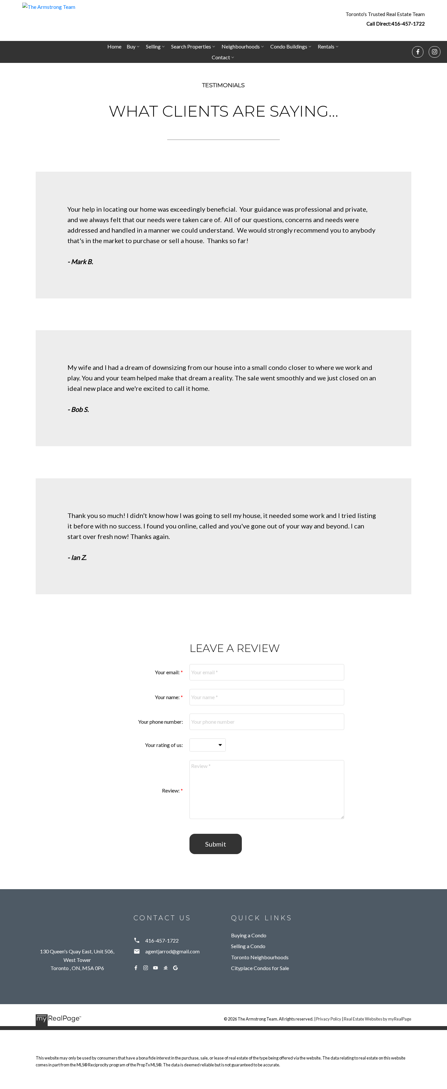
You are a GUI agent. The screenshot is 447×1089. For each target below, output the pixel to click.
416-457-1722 (408, 24)
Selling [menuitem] (153, 46)
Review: (171, 790)
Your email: (168, 672)
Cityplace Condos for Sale (260, 968)
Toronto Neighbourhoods (260, 957)
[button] (385, 18)
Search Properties (191, 46)
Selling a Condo (248, 946)
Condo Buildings (288, 46)
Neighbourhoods (241, 46)
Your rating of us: (164, 745)
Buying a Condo (248, 935)
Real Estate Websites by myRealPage (377, 1019)
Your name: (168, 697)
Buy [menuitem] (131, 46)
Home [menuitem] (114, 46)
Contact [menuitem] (221, 57)
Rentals (326, 46)
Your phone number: (160, 721)
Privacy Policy (328, 1019)
